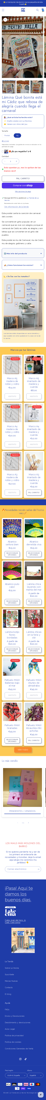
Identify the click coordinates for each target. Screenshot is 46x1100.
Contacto (9, 987)
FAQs (7, 1010)
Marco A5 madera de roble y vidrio (12, 381)
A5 (17, 136)
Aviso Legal (10, 1029)
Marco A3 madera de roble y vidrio (12, 477)
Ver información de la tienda (16, 207)
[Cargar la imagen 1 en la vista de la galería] (8, 86)
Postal (8, 136)
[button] (3, 10)
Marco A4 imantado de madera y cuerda (34, 430)
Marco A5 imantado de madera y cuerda (34, 382)
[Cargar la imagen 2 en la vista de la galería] (23, 86)
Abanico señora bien (12, 543)
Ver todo (23, 750)
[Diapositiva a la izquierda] (17, 822)
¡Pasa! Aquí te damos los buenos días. (19, 894)
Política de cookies (13, 1042)
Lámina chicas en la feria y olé (33, 635)
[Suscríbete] (38, 869)
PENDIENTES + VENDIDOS (22, 811)
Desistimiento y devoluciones (17, 1023)
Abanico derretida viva (33, 543)
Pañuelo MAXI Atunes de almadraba (33, 683)
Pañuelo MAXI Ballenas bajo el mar (12, 683)
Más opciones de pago (23, 191)
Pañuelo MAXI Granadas (12, 726)
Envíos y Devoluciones (15, 1016)
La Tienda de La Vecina (17, 1093)
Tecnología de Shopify (35, 1093)
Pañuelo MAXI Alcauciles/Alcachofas (34, 728)
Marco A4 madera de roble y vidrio (12, 429)
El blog (8, 994)
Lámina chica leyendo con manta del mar (33, 587)
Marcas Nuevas (11, 981)
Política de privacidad (14, 1036)
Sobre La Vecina (12, 968)
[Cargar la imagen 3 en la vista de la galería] (37, 86)
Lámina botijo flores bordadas (12, 635)
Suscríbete (9, 975)
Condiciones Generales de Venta (19, 1049)
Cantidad (5, 156)
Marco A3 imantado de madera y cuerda (34, 478)
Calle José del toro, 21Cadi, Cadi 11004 (15, 921)
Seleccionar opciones (12, 554)
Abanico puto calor (12, 585)
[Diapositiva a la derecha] (28, 822)
